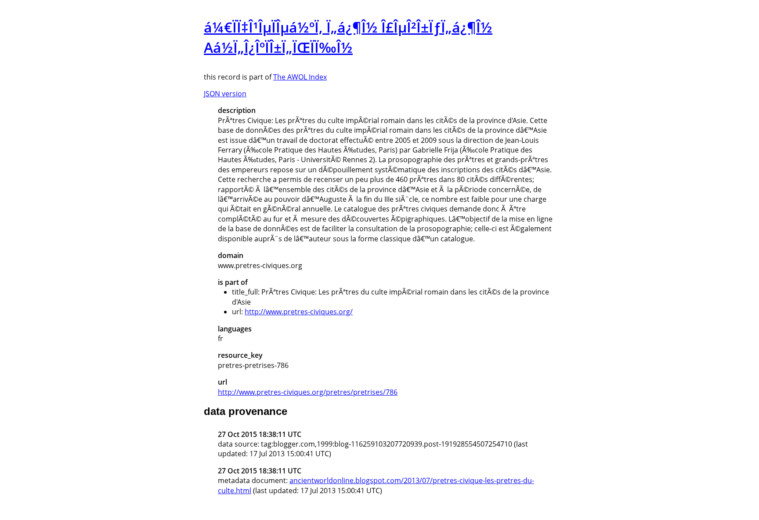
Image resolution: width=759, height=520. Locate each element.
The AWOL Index (300, 77)
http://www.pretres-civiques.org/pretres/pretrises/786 (308, 392)
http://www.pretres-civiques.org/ (299, 311)
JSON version (225, 93)
